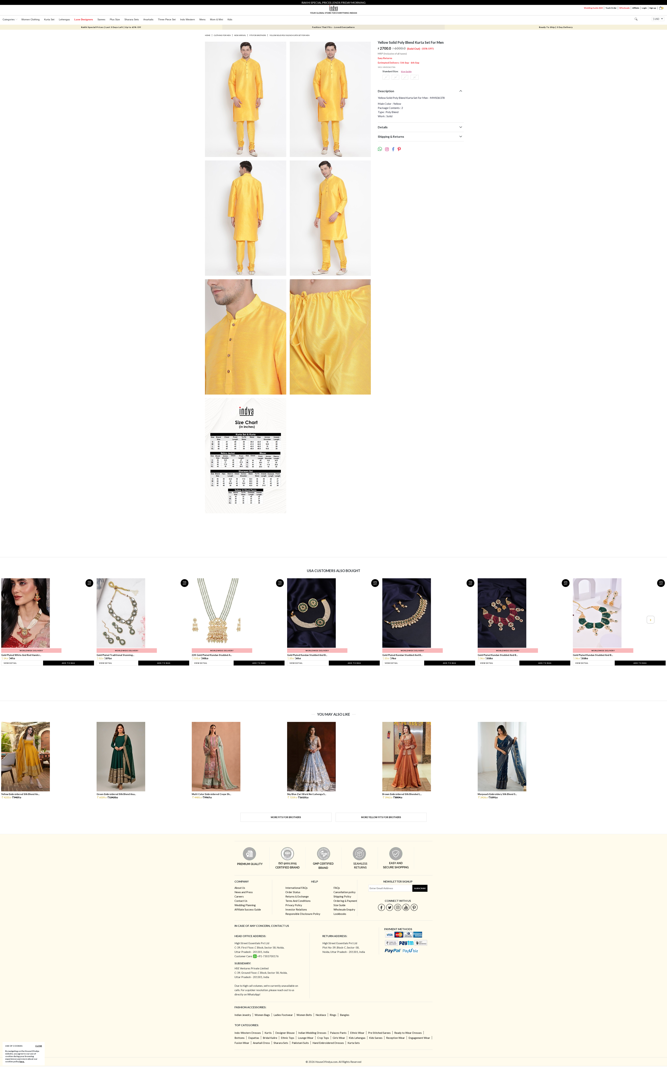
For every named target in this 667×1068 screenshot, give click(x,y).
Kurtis (268, 1032)
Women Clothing (30, 19)
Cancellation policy (345, 892)
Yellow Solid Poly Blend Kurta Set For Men (289, 35)
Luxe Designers (83, 19)
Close (38, 1046)
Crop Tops (323, 1037)
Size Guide (406, 71)
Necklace (321, 1014)
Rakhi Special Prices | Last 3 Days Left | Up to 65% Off (111, 27)
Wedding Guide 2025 (593, 8)
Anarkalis (148, 19)
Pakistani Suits (300, 1042)
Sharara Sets (131, 19)
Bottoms (239, 1037)
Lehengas (64, 19)
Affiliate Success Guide (247, 909)
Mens (202, 19)
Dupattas (253, 1037)
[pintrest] (414, 907)
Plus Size (115, 19)
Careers (239, 896)
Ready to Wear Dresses (408, 1032)
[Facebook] (381, 907)
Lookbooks (340, 913)
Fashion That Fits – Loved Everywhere (333, 27)
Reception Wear (395, 1037)
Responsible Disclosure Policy (302, 913)
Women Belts (304, 1014)
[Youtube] (406, 907)
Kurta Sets (354, 1042)
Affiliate (635, 8)
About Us (239, 887)
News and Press (243, 892)
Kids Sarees (375, 1037)
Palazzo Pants (338, 1032)
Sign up (652, 8)
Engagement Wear (419, 1037)
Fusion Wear (241, 1042)
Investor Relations (296, 909)
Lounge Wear (306, 1037)
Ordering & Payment (345, 900)
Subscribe (420, 888)
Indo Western (187, 19)
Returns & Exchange (297, 896)
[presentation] (16, 620)
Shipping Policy (342, 896)
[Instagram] (397, 907)
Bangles (344, 1014)
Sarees (101, 19)
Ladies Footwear (283, 1014)
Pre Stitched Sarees (379, 1032)
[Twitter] (389, 907)
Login (644, 8)
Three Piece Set (167, 19)
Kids (230, 19)
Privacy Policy (293, 905)
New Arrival (240, 35)
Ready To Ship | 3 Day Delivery (556, 27)
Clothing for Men (222, 35)
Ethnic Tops (287, 1037)
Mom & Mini (216, 19)
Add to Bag (68, 663)
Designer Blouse (285, 1032)
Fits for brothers (257, 35)
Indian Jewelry (242, 1014)
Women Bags (262, 1014)
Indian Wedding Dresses (312, 1032)
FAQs (337, 887)
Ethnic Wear (357, 1032)
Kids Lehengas (357, 1037)
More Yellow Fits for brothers (381, 817)
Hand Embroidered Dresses (328, 1042)
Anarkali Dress (261, 1042)
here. (21, 1061)
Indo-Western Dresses (247, 1032)
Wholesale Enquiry (344, 909)
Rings (333, 1014)
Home (207, 35)
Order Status (292, 892)
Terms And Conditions (298, 900)
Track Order (611, 8)
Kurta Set (49, 19)
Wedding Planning (245, 905)
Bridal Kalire (270, 1037)
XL (414, 77)
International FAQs (296, 887)
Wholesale (624, 8)
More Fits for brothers (286, 817)
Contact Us (240, 900)
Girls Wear (339, 1037)
